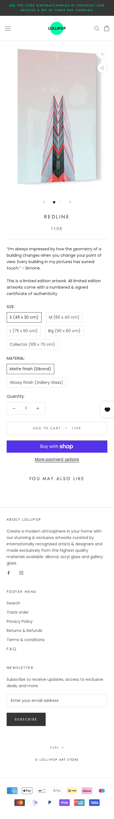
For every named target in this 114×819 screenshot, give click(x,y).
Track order (18, 612)
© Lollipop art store (57, 759)
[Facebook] (9, 572)
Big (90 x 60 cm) (64, 331)
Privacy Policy (20, 621)
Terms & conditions (26, 639)
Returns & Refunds (24, 630)
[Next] (70, 202)
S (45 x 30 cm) (24, 317)
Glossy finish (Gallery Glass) (36, 382)
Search (13, 603)
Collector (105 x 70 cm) (32, 344)
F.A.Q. (12, 649)
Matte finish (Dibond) (30, 369)
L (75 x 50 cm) (24, 331)
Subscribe (26, 719)
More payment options (57, 459)
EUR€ (54, 747)
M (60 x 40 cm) (64, 317)
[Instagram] (21, 572)
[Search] (96, 28)
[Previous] (44, 202)
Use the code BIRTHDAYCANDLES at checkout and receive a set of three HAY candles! (57, 7)
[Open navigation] (8, 28)
